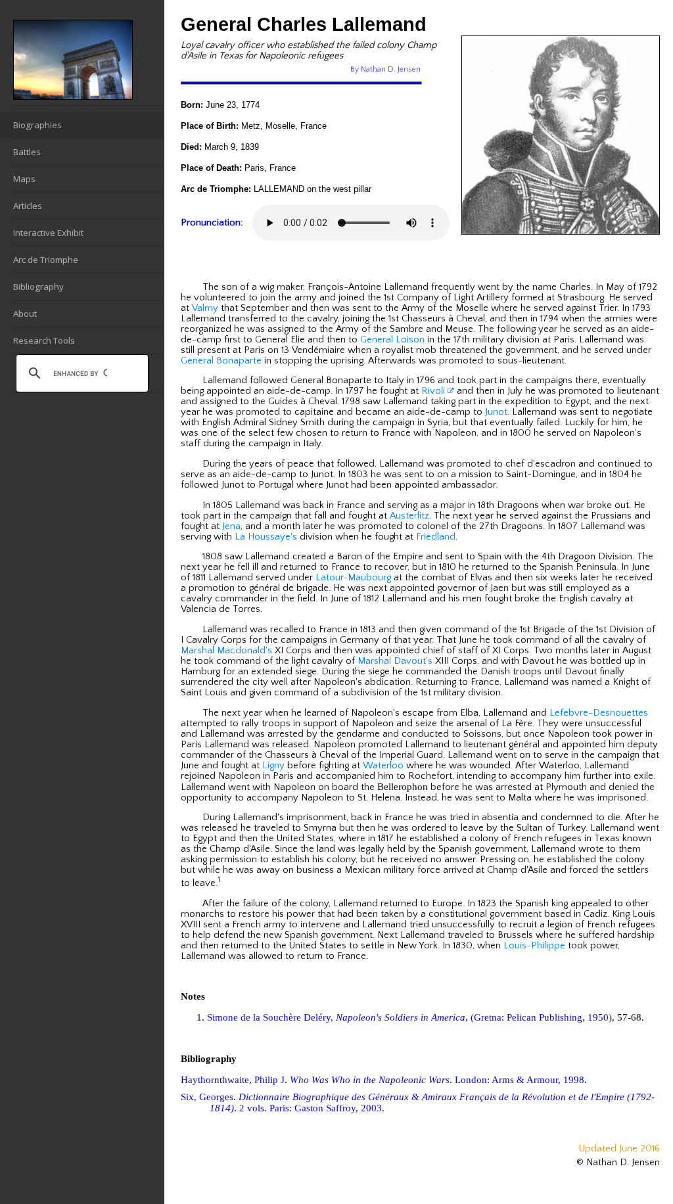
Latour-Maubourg (353, 577)
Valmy (205, 308)
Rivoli (434, 391)
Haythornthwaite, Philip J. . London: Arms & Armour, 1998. (384, 1080)
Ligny (273, 765)
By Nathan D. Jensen (385, 69)
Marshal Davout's (395, 661)
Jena (231, 526)
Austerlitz (409, 516)
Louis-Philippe (534, 945)
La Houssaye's (266, 537)
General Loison (392, 340)
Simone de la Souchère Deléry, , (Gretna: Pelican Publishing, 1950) (409, 1017)
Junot (496, 412)
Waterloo (383, 765)
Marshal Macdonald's (226, 650)
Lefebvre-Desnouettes (598, 713)
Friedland (435, 537)
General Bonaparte (221, 361)
